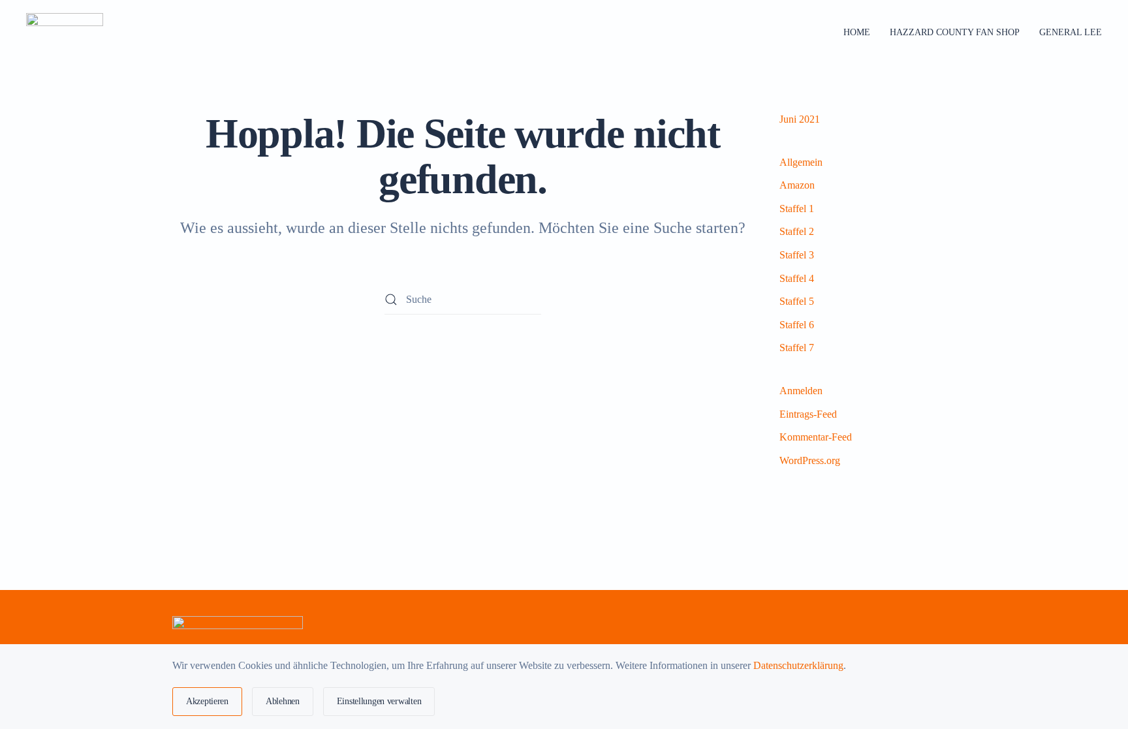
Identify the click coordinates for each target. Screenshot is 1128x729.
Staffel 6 (796, 324)
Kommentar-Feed (815, 436)
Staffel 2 (796, 231)
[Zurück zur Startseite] (66, 33)
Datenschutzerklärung (798, 665)
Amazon (797, 185)
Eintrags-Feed (808, 414)
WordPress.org (809, 460)
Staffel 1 (796, 208)
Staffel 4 (796, 278)
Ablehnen (283, 701)
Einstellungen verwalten (379, 701)
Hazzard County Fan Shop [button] (955, 32)
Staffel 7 (796, 347)
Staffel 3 (796, 254)
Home (856, 32)
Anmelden (800, 390)
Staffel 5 (796, 301)
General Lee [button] (1070, 32)
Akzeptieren (207, 701)
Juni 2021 (799, 119)
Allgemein (800, 162)
